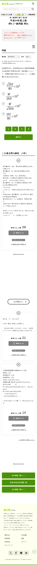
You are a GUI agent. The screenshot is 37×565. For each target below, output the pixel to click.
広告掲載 (24, 535)
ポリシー (24, 541)
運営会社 (7, 535)
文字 (22, 56)
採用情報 (7, 538)
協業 (22, 538)
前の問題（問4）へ (18, 475)
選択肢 (4, 56)
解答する (18, 137)
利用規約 (7, 541)
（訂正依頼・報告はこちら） (9, 63)
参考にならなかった (18, 240)
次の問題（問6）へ (18, 489)
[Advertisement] (18, 274)
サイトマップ (9, 545)
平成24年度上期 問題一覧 (18, 482)
